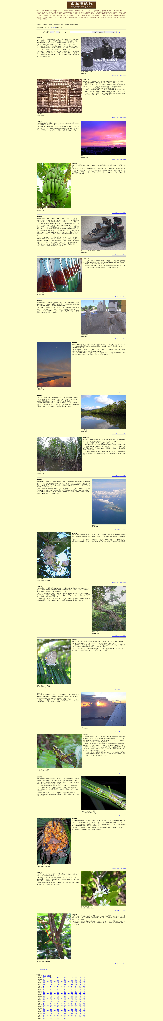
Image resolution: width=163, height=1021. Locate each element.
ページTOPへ (116, 75)
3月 (51, 977)
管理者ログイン (44, 969)
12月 (48, 976)
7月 (65, 977)
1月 (44, 977)
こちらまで (53, 27)
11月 (44, 976)
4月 (55, 977)
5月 (58, 977)
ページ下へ (123, 75)
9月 (72, 977)
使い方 (118, 32)
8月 (69, 977)
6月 (62, 977)
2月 (48, 977)
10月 (76, 977)
